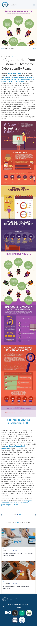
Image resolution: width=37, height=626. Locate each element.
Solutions (21, 599)
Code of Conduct (20, 606)
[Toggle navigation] (34, 4)
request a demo (12, 505)
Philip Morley (13, 583)
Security (13, 606)
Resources (27, 599)
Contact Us (18, 607)
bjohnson (13, 56)
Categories (32, 48)
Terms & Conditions (30, 606)
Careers (32, 599)
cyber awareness (14, 73)
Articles (3, 54)
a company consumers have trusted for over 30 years (16, 503)
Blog (2, 48)
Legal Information (6, 606)
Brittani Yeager (14, 550)
